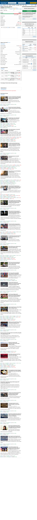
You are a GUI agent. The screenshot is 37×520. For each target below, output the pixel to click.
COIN (2, 127)
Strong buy (29, 11)
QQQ (2, 197)
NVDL (15, 197)
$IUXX (2, 105)
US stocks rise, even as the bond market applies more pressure (13, 118)
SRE (13, 138)
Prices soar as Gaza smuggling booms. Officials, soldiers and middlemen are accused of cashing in (14, 274)
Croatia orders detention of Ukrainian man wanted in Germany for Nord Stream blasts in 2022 (14, 283)
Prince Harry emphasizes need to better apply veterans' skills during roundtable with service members (14, 426)
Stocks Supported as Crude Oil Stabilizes (13, 157)
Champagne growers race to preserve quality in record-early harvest (13, 404)
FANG (10, 259)
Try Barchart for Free (33, 2)
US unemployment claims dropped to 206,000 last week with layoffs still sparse (14, 371)
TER (8, 137)
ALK (1, 255)
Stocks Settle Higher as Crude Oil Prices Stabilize (14, 130)
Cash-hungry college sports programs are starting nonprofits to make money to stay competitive (14, 295)
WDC (8, 169)
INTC (2, 198)
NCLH (2, 260)
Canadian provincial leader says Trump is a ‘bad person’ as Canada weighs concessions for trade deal (14, 144)
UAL (15, 255)
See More (2, 68)
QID (15, 195)
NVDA (2, 194)
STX (1, 169)
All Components (3, 89)
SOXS (9, 197)
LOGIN (28, 2)
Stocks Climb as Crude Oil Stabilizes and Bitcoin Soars (14, 172)
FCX (1, 125)
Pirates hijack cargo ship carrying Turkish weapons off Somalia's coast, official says (9, 382)
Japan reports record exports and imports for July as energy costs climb (14, 437)
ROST (2, 124)
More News (2, 94)
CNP (7, 138)
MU (8, 195)
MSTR (2, 137)
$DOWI (10, 104)
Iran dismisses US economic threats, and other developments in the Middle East (14, 236)
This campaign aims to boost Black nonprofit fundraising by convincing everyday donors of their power (14, 201)
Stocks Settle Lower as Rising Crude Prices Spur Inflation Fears (14, 247)
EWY (1, 195)
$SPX (2, 104)
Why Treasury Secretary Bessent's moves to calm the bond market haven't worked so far (14, 263)
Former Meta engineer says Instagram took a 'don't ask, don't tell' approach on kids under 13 (14, 448)
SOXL (8, 198)
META (2, 279)
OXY (9, 258)
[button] (36, 5)
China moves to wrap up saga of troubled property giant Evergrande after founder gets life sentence (14, 212)
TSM (10, 196)
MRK (1, 139)
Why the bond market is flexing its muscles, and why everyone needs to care (14, 108)
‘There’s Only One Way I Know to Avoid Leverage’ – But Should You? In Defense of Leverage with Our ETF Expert (14, 187)
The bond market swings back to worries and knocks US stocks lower (14, 225)
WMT (10, 352)
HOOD (10, 126)
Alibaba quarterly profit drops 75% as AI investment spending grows (14, 322)
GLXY (7, 166)
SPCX (2, 123)
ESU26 (9, 141)
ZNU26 (9, 140)
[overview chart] (11, 34)
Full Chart (19, 27)
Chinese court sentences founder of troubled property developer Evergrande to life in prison (14, 393)
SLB (8, 364)
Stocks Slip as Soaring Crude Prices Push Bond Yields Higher (14, 355)
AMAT (16, 137)
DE (1, 256)
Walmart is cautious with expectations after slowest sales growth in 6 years (13, 343)
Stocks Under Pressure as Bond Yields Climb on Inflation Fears (14, 308)
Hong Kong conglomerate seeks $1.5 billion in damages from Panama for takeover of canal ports (14, 414)
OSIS (8, 125)
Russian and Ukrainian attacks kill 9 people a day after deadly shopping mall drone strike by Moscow (14, 97)
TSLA (2, 141)
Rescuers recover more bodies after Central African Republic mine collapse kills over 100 (10, 333)
